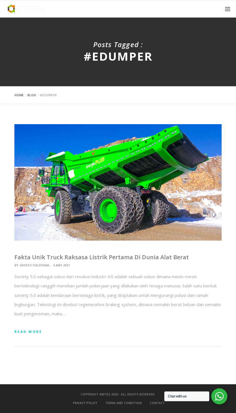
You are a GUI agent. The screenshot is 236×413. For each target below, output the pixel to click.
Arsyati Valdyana (34, 265)
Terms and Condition (123, 403)
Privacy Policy (85, 403)
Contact (157, 403)
